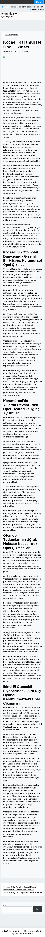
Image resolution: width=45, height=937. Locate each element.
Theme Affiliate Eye (34, 931)
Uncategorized (11, 34)
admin (26, 51)
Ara (4, 905)
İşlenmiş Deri (10, 13)
